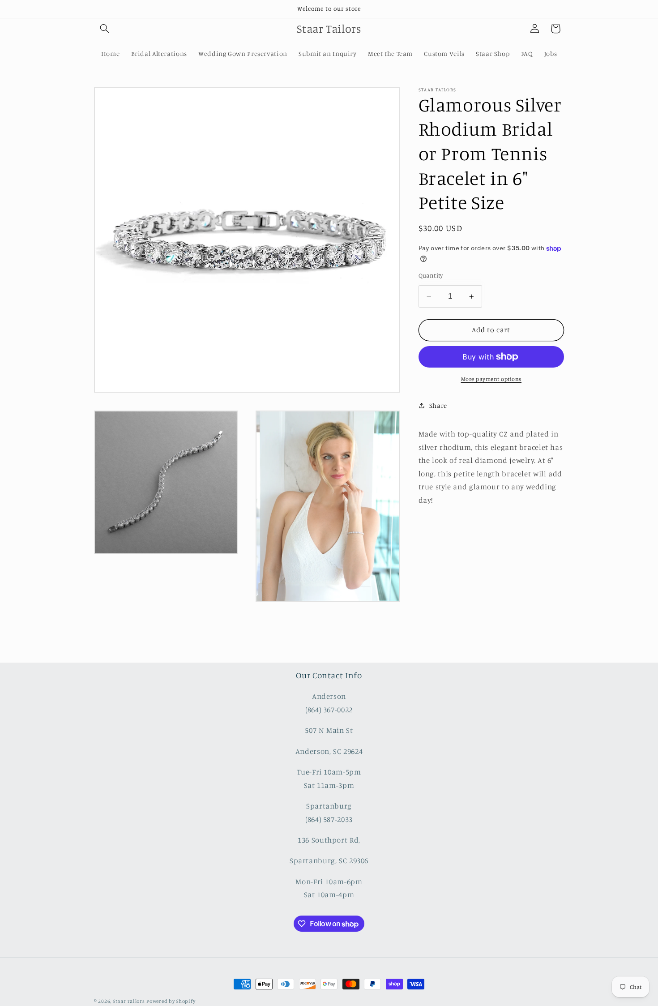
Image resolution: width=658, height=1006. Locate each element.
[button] (104, 28)
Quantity (431, 275)
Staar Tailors (129, 1001)
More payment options (491, 379)
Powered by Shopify (170, 1001)
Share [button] (438, 405)
